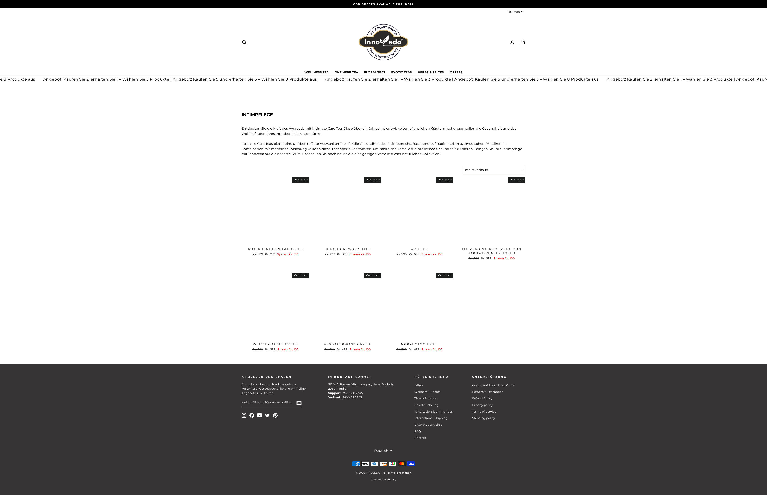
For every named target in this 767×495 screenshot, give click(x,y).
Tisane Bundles (425, 398)
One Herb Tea (346, 72)
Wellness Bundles (427, 391)
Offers (456, 72)
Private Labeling (426, 405)
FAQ (417, 431)
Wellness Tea (316, 72)
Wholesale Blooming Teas (433, 411)
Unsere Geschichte (428, 424)
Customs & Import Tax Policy (493, 385)
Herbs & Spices (431, 72)
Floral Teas (374, 72)
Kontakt (420, 438)
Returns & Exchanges (487, 391)
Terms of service (484, 411)
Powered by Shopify (383, 479)
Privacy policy (482, 405)
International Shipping (431, 418)
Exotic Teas (401, 72)
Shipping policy (483, 418)
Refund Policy (482, 398)
